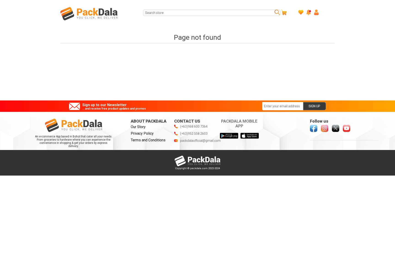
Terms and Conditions (148, 140)
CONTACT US (187, 121)
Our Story (138, 127)
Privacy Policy (142, 133)
